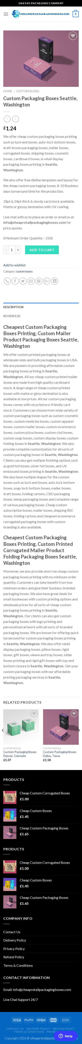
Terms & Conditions (18, 965)
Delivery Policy (14, 940)
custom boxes (27, 91)
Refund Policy (13, 957)
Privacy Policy (14, 948)
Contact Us (11, 932)
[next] (79, 739)
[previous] (3, 739)
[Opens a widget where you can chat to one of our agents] (66, 1036)
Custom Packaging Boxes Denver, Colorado (20, 754)
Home (7, 91)
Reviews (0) (11, 316)
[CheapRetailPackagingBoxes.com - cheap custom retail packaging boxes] (40, 14)
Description (13, 307)
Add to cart (42, 250)
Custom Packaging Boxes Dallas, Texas (59, 754)
